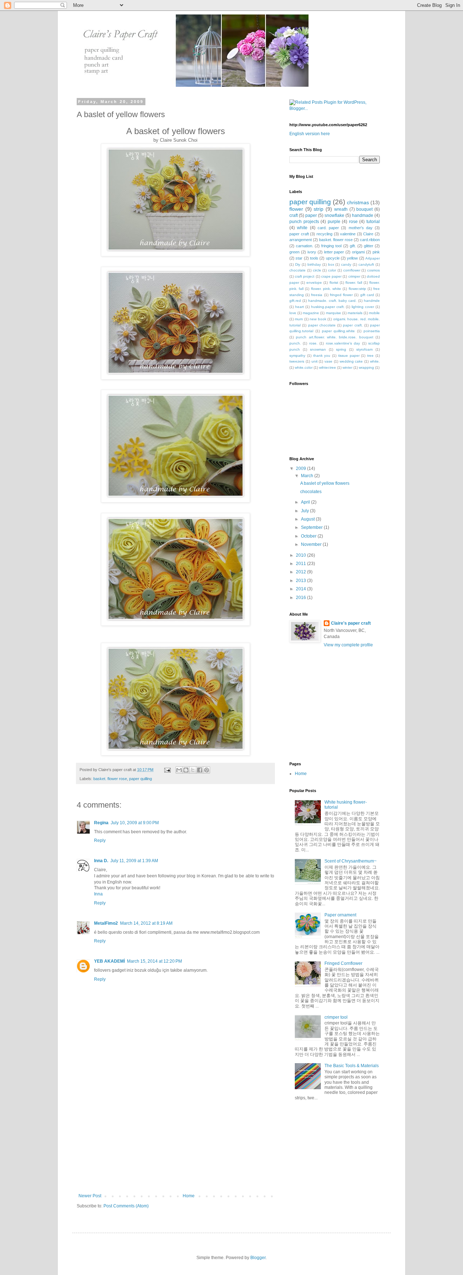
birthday (314, 264)
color (332, 270)
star (299, 258)
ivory (311, 252)
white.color (304, 367)
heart (299, 307)
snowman (318, 349)
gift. (353, 246)
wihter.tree (327, 367)
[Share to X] (192, 770)
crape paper (331, 276)
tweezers (296, 361)
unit (314, 361)
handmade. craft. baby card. (332, 301)
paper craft (299, 234)
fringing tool (331, 246)
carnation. (304, 246)
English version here (309, 133)
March (307, 475)
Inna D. (101, 860)
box (331, 264)
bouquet (364, 209)
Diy (297, 264)
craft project (304, 276)
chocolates (311, 491)
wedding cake (351, 361)
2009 (301, 468)
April (306, 502)
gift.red (295, 301)
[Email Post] (167, 769)
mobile (374, 313)
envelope (314, 282)
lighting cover (363, 307)
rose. (313, 343)
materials (355, 313)
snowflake (334, 215)
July (305, 510)
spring (341, 349)
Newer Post (89, 1195)
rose (353, 221)
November (312, 544)
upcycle (333, 258)
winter (347, 367)
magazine (311, 313)
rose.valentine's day (343, 343)
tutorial (373, 221)
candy (346, 264)
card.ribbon (370, 240)
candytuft (366, 264)
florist (334, 282)
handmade (362, 215)
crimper (354, 276)
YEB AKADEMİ (109, 961)
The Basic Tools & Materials (351, 1065)
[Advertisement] (175, 1139)
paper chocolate (322, 325)
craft (293, 215)
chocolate (297, 270)
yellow (352, 258)
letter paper (334, 252)
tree (370, 356)
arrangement (300, 240)
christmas (358, 202)
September (312, 527)
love (292, 313)
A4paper (372, 258)
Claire (368, 234)
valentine (348, 234)
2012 (301, 571)
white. (375, 361)
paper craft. (352, 325)
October (309, 536)
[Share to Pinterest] (206, 770)
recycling (324, 234)
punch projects (304, 221)
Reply (100, 840)
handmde (372, 301)
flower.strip (357, 289)
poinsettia (372, 331)
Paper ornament (340, 914)
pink (376, 252)
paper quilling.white (338, 331)
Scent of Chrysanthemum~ (350, 861)
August (308, 519)
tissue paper (349, 356)
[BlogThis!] (186, 770)
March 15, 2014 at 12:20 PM (154, 961)
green (294, 252)
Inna (98, 894)
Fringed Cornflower (343, 963)
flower (296, 209)
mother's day (361, 228)
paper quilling (140, 778)
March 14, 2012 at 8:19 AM (146, 923)
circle (317, 270)
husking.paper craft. (328, 307)
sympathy (297, 356)
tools (314, 258)
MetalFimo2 (106, 923)
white (302, 227)
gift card (367, 295)
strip (318, 209)
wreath (341, 209)
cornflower (351, 270)
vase (328, 361)
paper (311, 215)
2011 (301, 563)
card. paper (328, 228)
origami (358, 252)
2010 (301, 555)
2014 (301, 588)
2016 (301, 597)
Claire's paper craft (351, 623)
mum (299, 319)
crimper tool (336, 1017)
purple (334, 221)
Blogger (258, 1257)
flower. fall (353, 282)
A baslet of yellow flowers (324, 483)
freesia (316, 295)
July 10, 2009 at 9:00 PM (135, 822)
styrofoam (364, 349)
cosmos (373, 270)
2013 (301, 580)
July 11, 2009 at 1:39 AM (134, 860)
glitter (368, 246)
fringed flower (341, 295)
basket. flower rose (110, 778)
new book (318, 319)
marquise (333, 313)
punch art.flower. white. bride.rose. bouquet (334, 337)
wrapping (366, 367)
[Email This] (179, 770)
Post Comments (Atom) (126, 1205)
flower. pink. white (326, 289)
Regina (101, 822)
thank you (322, 356)
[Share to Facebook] (199, 770)
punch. (295, 343)
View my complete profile (348, 644)
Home (189, 1195)
